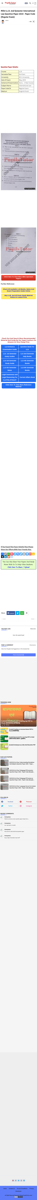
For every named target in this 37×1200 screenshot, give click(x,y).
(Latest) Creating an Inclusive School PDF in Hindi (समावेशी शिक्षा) (21, 730)
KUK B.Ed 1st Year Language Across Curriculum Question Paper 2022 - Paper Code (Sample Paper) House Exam (22, 787)
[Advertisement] (18, 44)
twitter (10, 806)
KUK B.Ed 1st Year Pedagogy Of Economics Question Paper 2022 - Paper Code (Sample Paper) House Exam (21, 771)
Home (5, 1188)
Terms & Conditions (22, 1188)
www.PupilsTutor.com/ (26, 1195)
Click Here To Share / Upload (18, 567)
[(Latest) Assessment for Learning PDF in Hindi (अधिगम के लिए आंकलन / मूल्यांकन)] (4, 738)
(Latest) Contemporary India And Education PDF (22, 745)
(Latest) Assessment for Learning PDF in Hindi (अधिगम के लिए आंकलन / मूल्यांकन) (21, 737)
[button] (26, 3)
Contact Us (12, 1188)
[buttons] (13, 1180)
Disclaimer (18, 1191)
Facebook (12, 613)
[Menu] (2, 3)
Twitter (18, 613)
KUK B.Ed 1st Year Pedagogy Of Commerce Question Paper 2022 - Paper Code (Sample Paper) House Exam (21, 779)
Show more (33, 628)
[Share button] (27, 613)
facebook (10, 802)
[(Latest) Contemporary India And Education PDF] (4, 746)
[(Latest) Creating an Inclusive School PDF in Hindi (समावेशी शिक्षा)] (4, 731)
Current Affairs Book (27, 377)
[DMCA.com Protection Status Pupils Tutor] (18, 1197)
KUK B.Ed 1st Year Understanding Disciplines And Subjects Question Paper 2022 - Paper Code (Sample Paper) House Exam (21, 763)
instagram (29, 806)
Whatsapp (22, 613)
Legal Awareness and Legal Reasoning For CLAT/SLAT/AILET (10, 377)
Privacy (32, 1188)
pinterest (29, 802)
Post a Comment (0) (18, 655)
